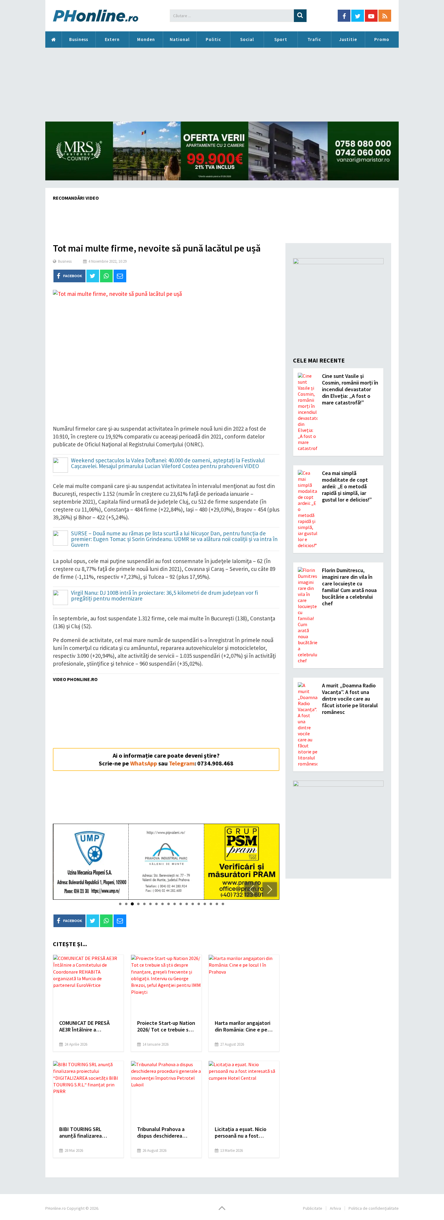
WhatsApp (143, 763)
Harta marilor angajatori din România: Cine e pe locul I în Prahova (242, 1026)
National (180, 39)
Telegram (182, 763)
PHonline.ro (53, 39)
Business (78, 39)
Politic (213, 39)
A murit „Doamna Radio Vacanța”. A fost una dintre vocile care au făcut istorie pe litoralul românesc (350, 698)
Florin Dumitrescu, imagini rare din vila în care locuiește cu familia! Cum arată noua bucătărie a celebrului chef (349, 587)
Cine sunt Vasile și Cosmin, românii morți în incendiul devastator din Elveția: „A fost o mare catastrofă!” (350, 389)
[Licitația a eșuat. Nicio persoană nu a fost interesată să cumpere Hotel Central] (244, 1091)
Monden (146, 39)
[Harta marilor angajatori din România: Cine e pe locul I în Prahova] (244, 985)
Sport (280, 39)
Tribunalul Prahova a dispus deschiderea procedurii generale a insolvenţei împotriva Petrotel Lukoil (162, 1132)
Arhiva (335, 1208)
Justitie (348, 39)
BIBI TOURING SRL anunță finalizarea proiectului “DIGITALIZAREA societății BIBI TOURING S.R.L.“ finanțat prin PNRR (87, 1132)
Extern (112, 39)
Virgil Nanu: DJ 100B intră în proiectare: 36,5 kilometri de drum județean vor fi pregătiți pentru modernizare (164, 596)
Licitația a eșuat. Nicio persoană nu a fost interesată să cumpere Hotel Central (241, 1132)
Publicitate (312, 1208)
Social (247, 39)
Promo (381, 39)
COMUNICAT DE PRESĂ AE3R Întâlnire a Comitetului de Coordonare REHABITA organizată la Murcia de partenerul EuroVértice (86, 1026)
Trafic (314, 39)
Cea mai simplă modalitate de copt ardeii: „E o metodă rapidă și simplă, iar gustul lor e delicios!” (347, 486)
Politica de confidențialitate (374, 1208)
